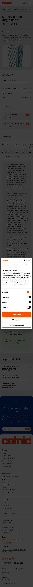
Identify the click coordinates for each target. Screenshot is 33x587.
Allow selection (16, 320)
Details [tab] (17, 265)
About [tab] (27, 265)
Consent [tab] (6, 265)
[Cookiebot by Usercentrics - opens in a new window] (24, 260)
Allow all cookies (16, 314)
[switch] (29, 297)
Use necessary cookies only (16, 325)
